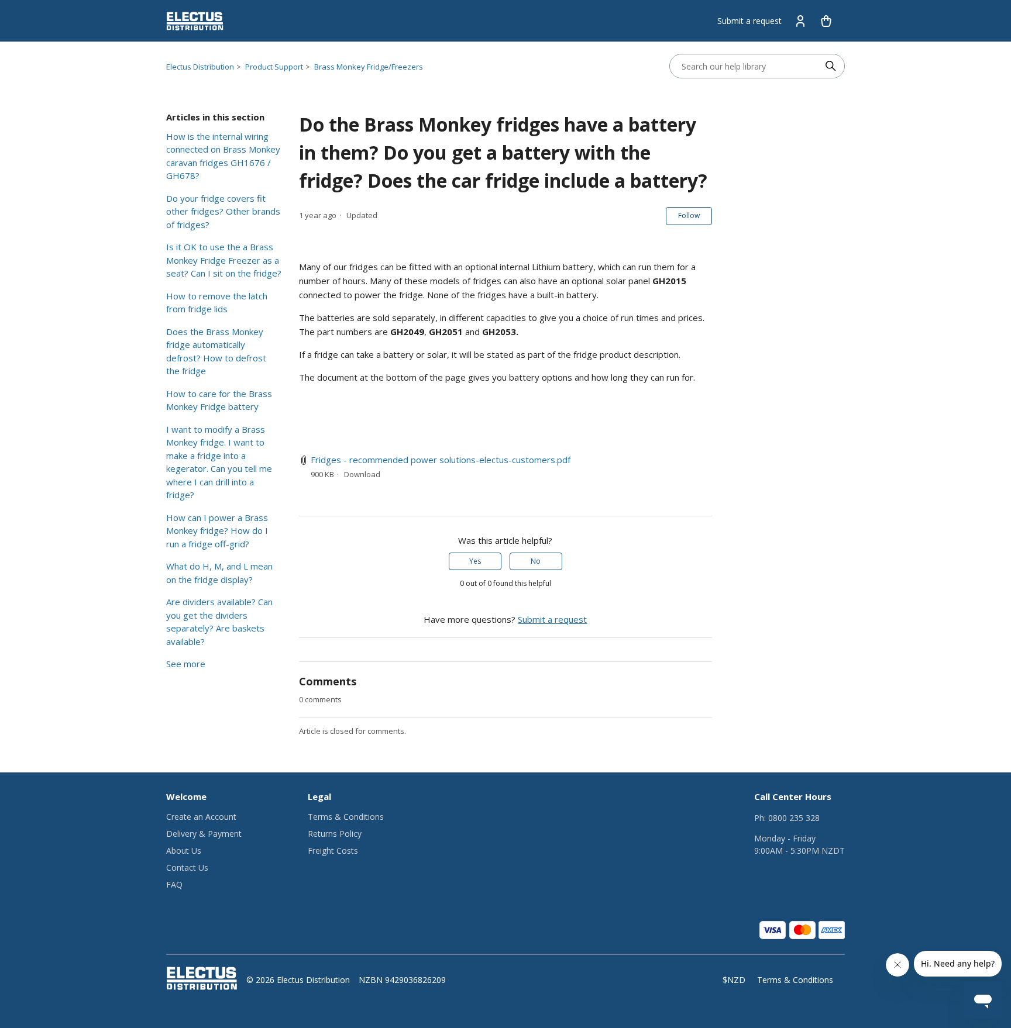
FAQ (174, 884)
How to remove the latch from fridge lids (216, 302)
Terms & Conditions (346, 816)
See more (185, 664)
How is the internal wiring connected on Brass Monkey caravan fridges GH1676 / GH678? (223, 156)
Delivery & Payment (204, 833)
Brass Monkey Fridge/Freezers (368, 66)
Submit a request (749, 20)
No (536, 561)
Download (362, 474)
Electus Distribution (200, 66)
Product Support (274, 66)
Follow (689, 215)
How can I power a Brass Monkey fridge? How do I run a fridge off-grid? (217, 531)
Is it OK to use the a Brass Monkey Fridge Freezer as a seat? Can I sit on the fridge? (223, 260)
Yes (475, 561)
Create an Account (201, 816)
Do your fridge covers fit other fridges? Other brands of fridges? (223, 211)
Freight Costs (333, 850)
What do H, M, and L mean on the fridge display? (219, 572)
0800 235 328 (794, 817)
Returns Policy (335, 833)
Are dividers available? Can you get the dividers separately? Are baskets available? (219, 621)
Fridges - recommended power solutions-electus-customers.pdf (440, 459)
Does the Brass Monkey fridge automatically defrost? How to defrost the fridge (216, 351)
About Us (183, 850)
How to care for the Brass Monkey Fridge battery (219, 400)
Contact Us (187, 867)
